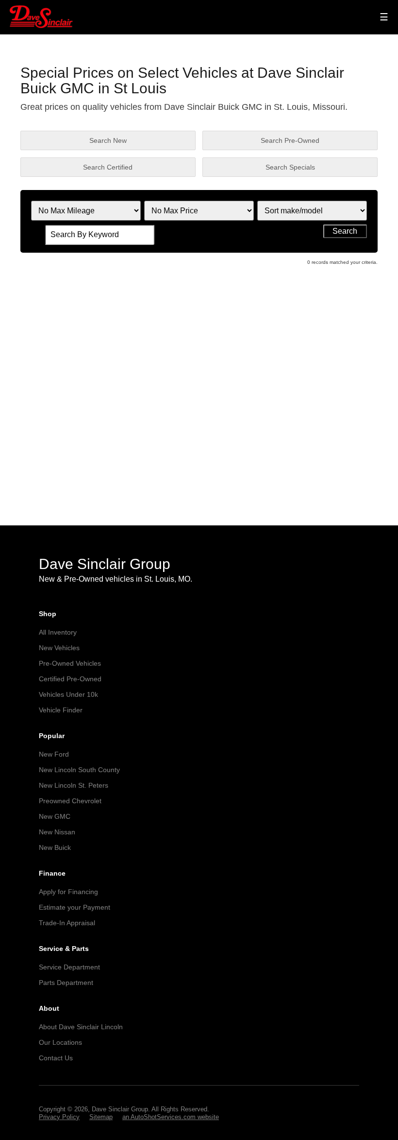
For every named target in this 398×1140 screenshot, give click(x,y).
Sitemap (101, 1117)
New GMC (54, 816)
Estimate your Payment (74, 907)
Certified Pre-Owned (70, 679)
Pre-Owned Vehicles (70, 663)
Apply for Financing (68, 892)
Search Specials (290, 167)
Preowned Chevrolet (70, 801)
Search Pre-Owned (290, 140)
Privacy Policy (59, 1117)
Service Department (69, 967)
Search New (108, 140)
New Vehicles (59, 648)
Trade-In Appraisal (67, 923)
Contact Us (56, 1058)
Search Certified (108, 167)
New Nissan (57, 832)
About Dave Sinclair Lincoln (81, 1027)
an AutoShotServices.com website (170, 1117)
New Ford (54, 754)
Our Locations (60, 1042)
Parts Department (66, 982)
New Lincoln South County (79, 770)
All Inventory (58, 632)
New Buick (55, 847)
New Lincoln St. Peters (73, 785)
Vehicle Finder (61, 710)
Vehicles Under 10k (68, 694)
